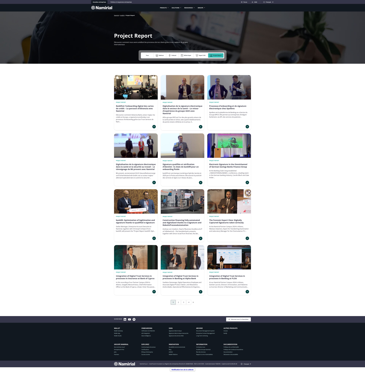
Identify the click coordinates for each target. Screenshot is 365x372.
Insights (122, 15)
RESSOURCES (188, 8)
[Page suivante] (192, 302)
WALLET (117, 328)
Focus (245, 2)
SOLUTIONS (175, 8)
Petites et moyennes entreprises (121, 2)
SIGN (171, 328)
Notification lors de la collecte (183, 370)
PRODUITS (163, 8)
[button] (147, 55)
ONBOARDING (146, 328)
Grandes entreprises (99, 2)
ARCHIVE (199, 328)
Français (246, 364)
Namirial (116, 15)
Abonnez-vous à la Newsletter (240, 319)
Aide (255, 2)
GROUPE (200, 8)
